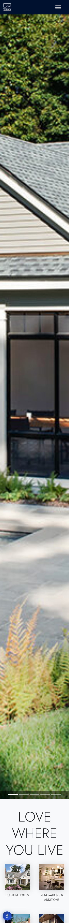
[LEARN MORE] (17, 877)
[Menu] (58, 7)
